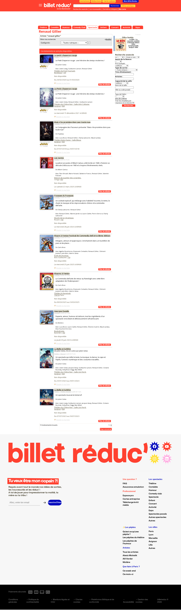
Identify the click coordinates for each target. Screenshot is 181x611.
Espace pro (128, 496)
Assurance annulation (133, 487)
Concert (153, 504)
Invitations (84, 1)
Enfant (152, 501)
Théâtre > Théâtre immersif (62, 391)
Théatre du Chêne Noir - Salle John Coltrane (71, 104)
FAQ (125, 484)
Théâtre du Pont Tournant (64, 71)
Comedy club (155, 494)
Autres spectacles (157, 517)
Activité (152, 507)
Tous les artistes (130, 552)
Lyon (151, 535)
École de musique (61, 255)
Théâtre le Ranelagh (62, 293)
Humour (153, 490)
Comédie (57, 124)
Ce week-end (129, 571)
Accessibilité (128, 602)
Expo (151, 511)
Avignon (57, 106)
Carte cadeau (109, 1)
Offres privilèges (128, 6)
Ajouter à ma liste (63, 83)
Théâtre (56, 57)
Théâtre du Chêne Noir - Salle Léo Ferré (70, 372)
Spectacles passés (158, 514)
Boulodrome (59, 331)
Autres (152, 521)
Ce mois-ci (128, 574)
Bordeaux (58, 72)
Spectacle (153, 497)
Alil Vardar (128, 559)
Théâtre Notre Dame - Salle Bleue (67, 140)
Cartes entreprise (131, 499)
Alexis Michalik (130, 556)
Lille (151, 545)
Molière (126, 562)
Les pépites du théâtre (133, 538)
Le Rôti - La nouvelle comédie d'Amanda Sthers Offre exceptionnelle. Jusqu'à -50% (133, 43)
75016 (56, 295)
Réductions (96, 1)
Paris (151, 532)
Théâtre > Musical (59, 354)
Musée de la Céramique (64, 218)
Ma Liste (122, 9)
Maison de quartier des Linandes (67, 178)
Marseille (153, 538)
